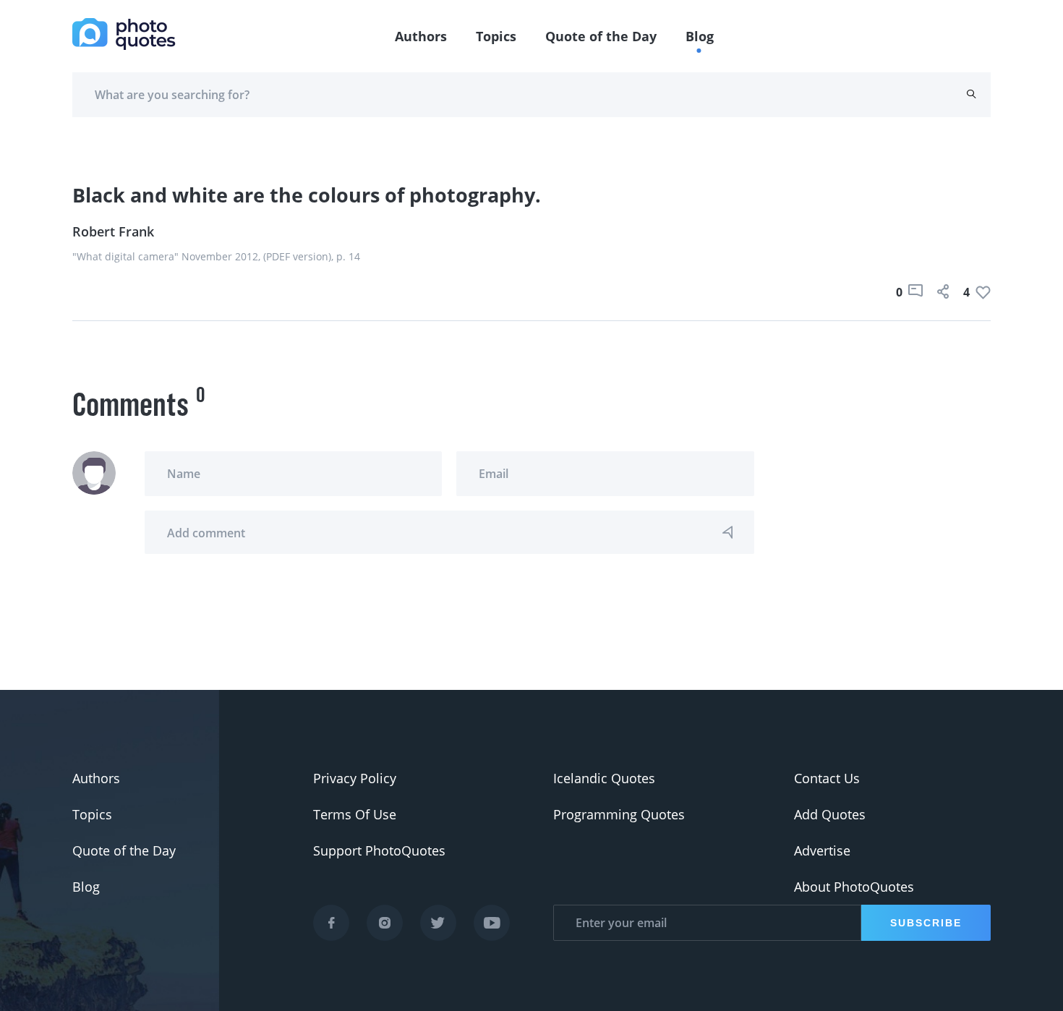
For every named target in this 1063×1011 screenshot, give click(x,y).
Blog (700, 36)
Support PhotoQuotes (379, 850)
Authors (421, 36)
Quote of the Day (601, 36)
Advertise (822, 850)
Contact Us (827, 778)
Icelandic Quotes (604, 778)
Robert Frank (113, 231)
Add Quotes (830, 814)
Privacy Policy (354, 778)
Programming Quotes (619, 814)
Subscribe (926, 923)
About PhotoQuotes (854, 886)
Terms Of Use (354, 814)
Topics (496, 36)
